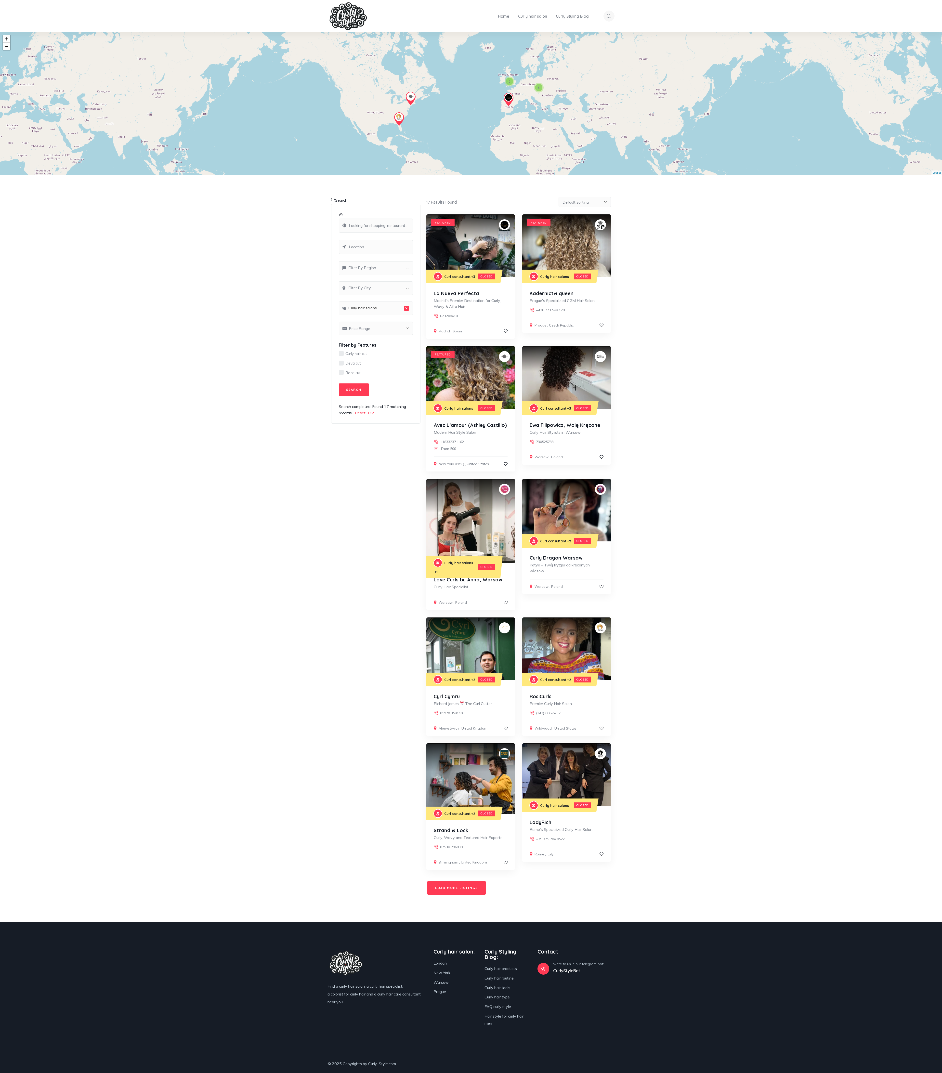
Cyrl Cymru (447, 696)
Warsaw (542, 457)
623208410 (449, 316)
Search (341, 200)
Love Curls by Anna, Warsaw (468, 579)
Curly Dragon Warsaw (556, 558)
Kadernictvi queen (552, 293)
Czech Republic (561, 325)
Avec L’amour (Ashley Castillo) (470, 425)
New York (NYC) (451, 464)
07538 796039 (451, 847)
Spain (457, 331)
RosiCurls (540, 696)
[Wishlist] (506, 331)
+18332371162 (452, 442)
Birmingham (448, 862)
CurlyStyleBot (566, 970)
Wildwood (543, 728)
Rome (539, 854)
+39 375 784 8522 (550, 839)
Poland (557, 457)
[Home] (348, 16)
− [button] (6, 46)
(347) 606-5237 (548, 713)
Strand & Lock (451, 830)
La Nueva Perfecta (456, 293)
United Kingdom (474, 728)
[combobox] (376, 268)
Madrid (444, 331)
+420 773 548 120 (550, 310)
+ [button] (6, 39)
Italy (550, 854)
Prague (540, 325)
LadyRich (540, 822)
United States (478, 464)
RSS (372, 412)
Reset (360, 412)
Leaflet (937, 172)
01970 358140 (451, 713)
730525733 (545, 442)
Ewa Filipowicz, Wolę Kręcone (565, 425)
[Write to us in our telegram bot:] (543, 969)
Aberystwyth (449, 728)
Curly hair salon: (454, 951)
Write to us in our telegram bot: (578, 964)
